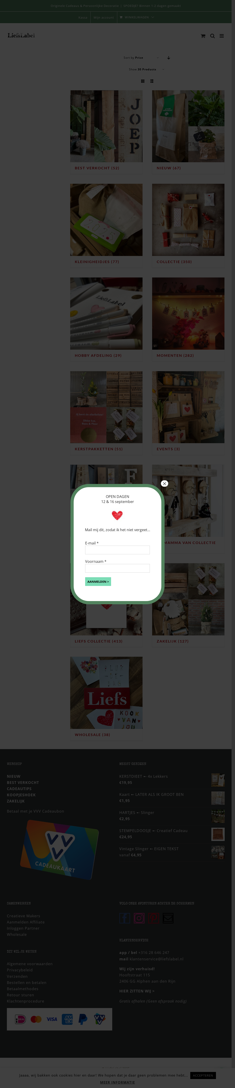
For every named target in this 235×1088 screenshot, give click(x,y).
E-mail (92, 543)
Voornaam (95, 561)
